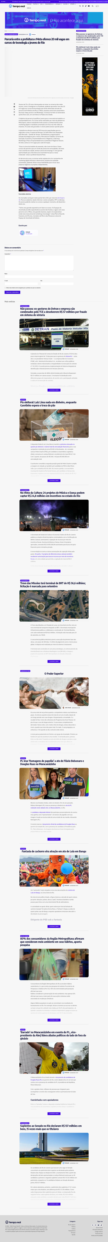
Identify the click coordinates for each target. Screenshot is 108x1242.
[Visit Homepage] (17, 6)
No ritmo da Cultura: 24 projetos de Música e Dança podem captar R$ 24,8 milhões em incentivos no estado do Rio (40, 1)
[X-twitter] (92, 1225)
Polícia (23, 1029)
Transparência (49, 4)
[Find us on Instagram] (83, 6)
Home (6, 31)
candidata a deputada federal (41, 812)
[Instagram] (95, 1225)
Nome (6, 273)
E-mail (6, 280)
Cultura (65, 4)
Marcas (29, 8)
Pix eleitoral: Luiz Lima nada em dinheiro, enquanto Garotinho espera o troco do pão (88, 49)
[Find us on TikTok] (85, 6)
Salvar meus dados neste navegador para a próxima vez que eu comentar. (23, 287)
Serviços (58, 4)
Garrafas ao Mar (25, 671)
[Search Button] (92, 6)
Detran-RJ (69, 356)
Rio (41, 4)
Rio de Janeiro (11, 31)
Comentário (8, 254)
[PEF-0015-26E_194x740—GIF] (89, 86)
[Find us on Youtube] (89, 6)
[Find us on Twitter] (80, 6)
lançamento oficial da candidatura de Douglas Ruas (59, 824)
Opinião (72, 4)
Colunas (29, 4)
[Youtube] (98, 1225)
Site (41, 280)
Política (35, 4)
